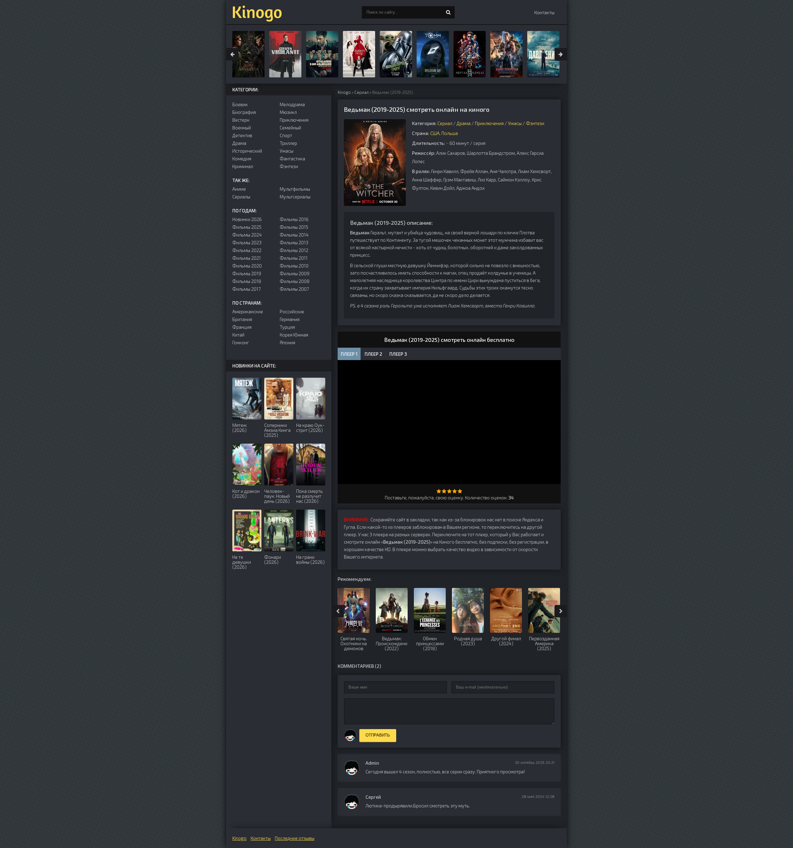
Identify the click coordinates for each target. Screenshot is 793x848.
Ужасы (515, 123)
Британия (242, 319)
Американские (247, 311)
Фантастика (292, 158)
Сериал (361, 92)
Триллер (288, 143)
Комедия (241, 158)
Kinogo (344, 92)
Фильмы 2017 (246, 289)
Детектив (242, 135)
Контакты (544, 12)
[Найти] (448, 12)
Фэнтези (535, 123)
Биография (244, 112)
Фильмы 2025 (246, 227)
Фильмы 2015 (294, 227)
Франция (242, 327)
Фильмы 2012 (294, 250)
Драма (464, 123)
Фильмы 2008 (294, 281)
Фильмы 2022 (246, 250)
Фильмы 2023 (246, 242)
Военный (241, 127)
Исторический (247, 151)
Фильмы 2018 (246, 281)
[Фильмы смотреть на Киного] (257, 12)
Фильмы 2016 (294, 219)
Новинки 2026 (247, 219)
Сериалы (241, 196)
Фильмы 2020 (247, 265)
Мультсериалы (295, 196)
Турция (287, 327)
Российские (292, 311)
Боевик (240, 104)
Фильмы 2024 (247, 234)
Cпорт (286, 135)
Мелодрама (292, 104)
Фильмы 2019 (246, 273)
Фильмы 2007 (294, 289)
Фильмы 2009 (294, 273)
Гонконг (240, 342)
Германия (290, 319)
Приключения (489, 123)
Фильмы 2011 (294, 258)
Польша (449, 133)
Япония (287, 342)
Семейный (290, 127)
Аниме (239, 189)
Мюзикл (288, 112)
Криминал (242, 166)
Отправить (378, 735)
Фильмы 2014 (294, 234)
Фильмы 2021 (246, 258)
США (435, 133)
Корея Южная (294, 334)
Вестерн (240, 120)
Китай (238, 334)
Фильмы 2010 (294, 265)
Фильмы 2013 (294, 242)
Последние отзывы (294, 838)
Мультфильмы (295, 189)
